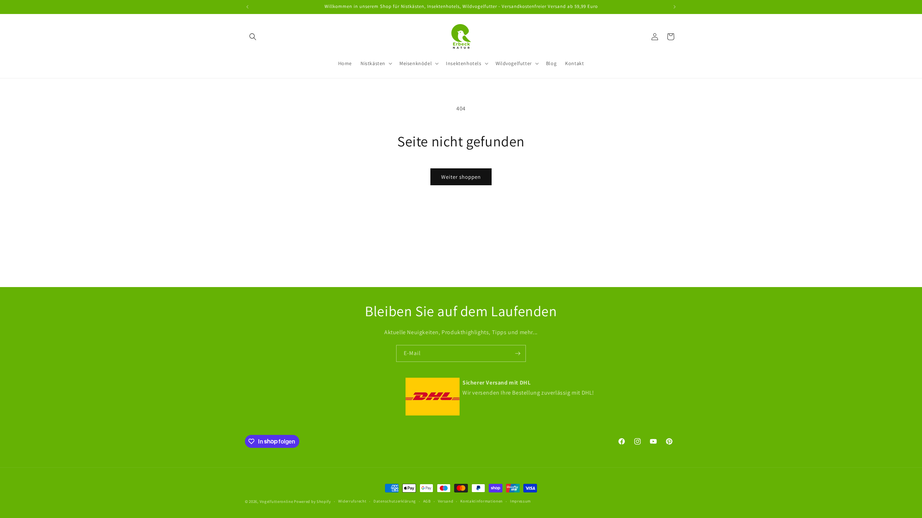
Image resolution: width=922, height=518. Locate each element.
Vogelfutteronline (276, 501)
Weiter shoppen (461, 176)
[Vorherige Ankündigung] (247, 7)
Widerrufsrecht (352, 501)
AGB (427, 501)
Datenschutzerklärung (394, 501)
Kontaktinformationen (481, 501)
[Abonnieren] (517, 353)
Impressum (520, 501)
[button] (253, 37)
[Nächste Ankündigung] (674, 7)
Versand (445, 501)
